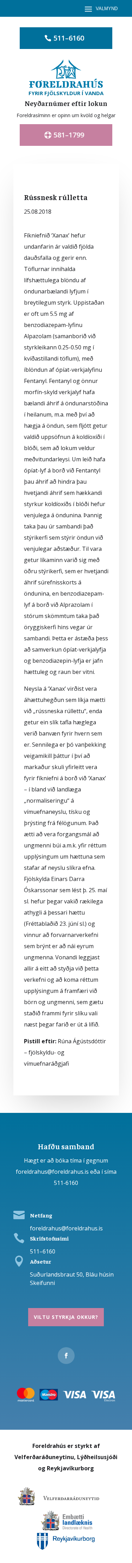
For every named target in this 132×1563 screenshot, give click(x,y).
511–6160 (69, 38)
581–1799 (69, 135)
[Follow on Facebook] (66, 1355)
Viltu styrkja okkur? (66, 1317)
